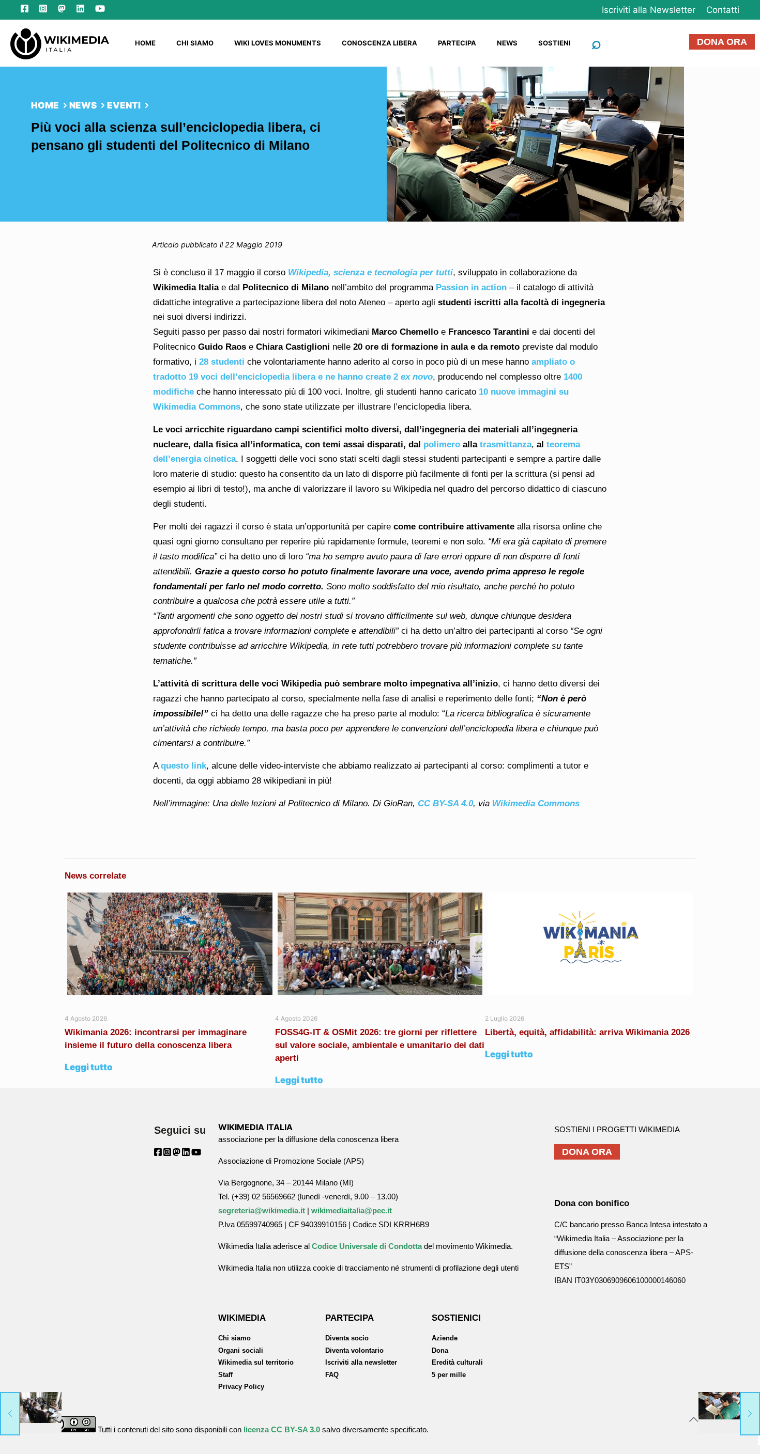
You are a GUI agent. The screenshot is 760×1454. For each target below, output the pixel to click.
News (83, 105)
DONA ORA (722, 42)
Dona (440, 1350)
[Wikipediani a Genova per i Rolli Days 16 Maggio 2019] (31, 1412)
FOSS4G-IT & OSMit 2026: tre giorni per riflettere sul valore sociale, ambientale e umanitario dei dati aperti (379, 1045)
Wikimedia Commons (536, 803)
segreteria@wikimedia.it (261, 1210)
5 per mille (449, 1375)
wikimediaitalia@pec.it (351, 1210)
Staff (225, 1375)
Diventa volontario (354, 1350)
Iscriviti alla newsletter (361, 1362)
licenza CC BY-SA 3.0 (282, 1429)
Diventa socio (347, 1338)
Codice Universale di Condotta (367, 1246)
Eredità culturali (457, 1362)
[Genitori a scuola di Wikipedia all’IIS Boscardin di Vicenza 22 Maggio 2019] (729, 1412)
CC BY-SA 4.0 (445, 803)
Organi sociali (240, 1350)
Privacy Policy (241, 1386)
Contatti (722, 10)
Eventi (124, 105)
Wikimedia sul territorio (256, 1362)
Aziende (445, 1338)
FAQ (332, 1375)
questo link (183, 766)
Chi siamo (234, 1338)
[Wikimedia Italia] (59, 43)
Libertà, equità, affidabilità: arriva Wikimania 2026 (587, 1032)
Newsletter (648, 10)
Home (45, 105)
